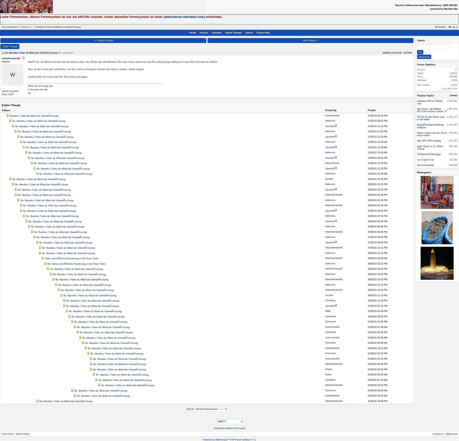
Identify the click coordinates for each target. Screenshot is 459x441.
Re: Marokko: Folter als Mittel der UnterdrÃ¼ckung (38, 121)
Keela (328, 374)
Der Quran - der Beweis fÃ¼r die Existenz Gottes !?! (432, 110)
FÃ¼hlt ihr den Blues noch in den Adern (431, 118)
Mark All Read (22, 434)
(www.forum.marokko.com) (184, 17)
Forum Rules (7, 434)
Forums (25, 27)
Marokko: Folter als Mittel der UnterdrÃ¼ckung (34, 116)
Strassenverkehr (425, 165)
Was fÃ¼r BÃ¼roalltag (429, 140)
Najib (327, 311)
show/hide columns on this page (229, 428)
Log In (454, 27)
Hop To (190, 409)
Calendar (217, 32)
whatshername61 (11, 58)
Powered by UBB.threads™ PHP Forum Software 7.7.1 (229, 439)
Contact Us (438, 434)
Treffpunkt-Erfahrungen (429, 154)
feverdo (329, 179)
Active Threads (233, 32)
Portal (192, 32)
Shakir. (328, 369)
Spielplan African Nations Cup (430, 102)
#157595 (407, 53)
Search (249, 32)
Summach (330, 316)
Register (441, 27)
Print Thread (10, 46)
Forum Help (263, 32)
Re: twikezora (65, 53)
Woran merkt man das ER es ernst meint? (432, 134)
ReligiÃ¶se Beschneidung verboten (430, 126)
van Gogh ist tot (425, 159)
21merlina (330, 300)
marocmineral (332, 115)
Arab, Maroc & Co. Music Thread (430, 147)
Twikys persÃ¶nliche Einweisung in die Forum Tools (71, 258)
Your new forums (9, 27)
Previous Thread (104, 40)
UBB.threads (451, 434)
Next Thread (309, 40)
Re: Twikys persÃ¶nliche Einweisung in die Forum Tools (76, 264)
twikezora (330, 120)
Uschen (329, 295)
